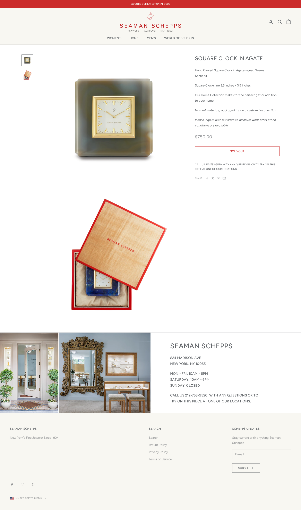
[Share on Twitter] (212, 178)
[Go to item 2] (27, 75)
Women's (114, 38)
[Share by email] (224, 178)
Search (153, 438)
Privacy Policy (158, 452)
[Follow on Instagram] (22, 485)
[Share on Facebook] (207, 178)
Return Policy (158, 445)
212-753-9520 (214, 164)
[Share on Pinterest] (218, 178)
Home (134, 38)
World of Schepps (179, 38)
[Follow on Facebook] (12, 485)
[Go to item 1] (27, 60)
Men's (151, 38)
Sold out (237, 151)
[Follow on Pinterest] (33, 485)
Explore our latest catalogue (150, 4)
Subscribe (246, 468)
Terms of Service (160, 459)
